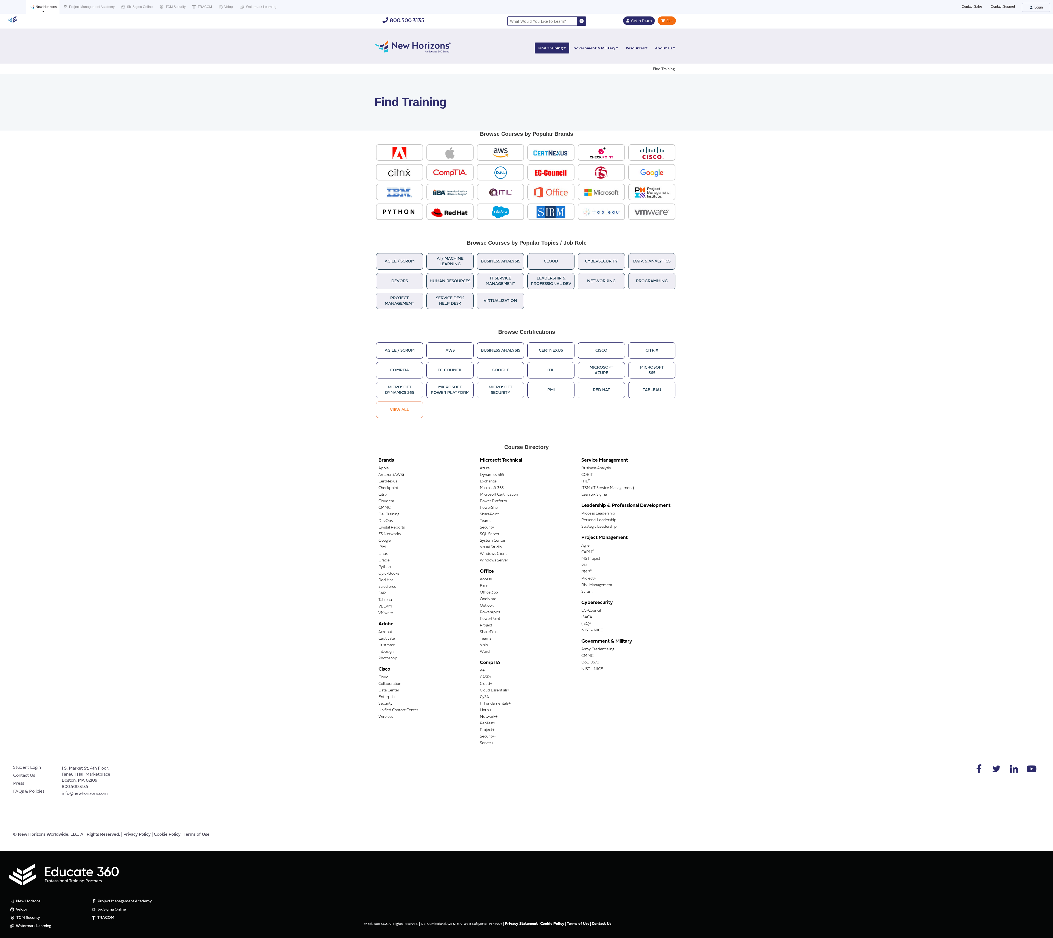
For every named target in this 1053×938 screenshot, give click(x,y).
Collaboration (389, 684)
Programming (652, 281)
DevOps (399, 281)
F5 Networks (389, 534)
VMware (385, 613)
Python (384, 567)
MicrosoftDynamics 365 (399, 390)
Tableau (652, 390)
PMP (586, 572)
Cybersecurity (601, 261)
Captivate (386, 639)
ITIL (550, 370)
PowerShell (489, 508)
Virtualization (500, 301)
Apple (383, 468)
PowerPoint (490, 619)
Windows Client (493, 554)
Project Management (399, 301)
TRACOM (204, 7)
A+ (482, 671)
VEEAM (385, 606)
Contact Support (1003, 7)
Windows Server (494, 560)
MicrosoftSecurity (501, 390)
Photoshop (387, 658)
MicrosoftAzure (601, 370)
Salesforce (387, 587)
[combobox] (542, 21)
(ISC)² (586, 624)
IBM (382, 547)
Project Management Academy (91, 7)
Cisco (601, 351)
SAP (382, 593)
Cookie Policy (167, 834)
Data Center (388, 690)
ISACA (586, 617)
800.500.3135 (406, 21)
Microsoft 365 (492, 488)
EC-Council (591, 611)
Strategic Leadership (599, 527)
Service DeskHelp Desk (450, 301)
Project (486, 625)
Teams (485, 521)
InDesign (386, 652)
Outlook (487, 606)
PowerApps (490, 612)
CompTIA (399, 370)
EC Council (450, 370)
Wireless (385, 717)
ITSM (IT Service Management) (607, 488)
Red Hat (601, 390)
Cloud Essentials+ (495, 690)
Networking (601, 281)
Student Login (27, 767)
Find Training (550, 48)
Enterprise (387, 697)
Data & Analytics (651, 261)
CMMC (384, 508)
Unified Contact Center (398, 710)
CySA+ (485, 697)
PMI (551, 390)
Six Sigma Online (139, 7)
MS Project (590, 559)
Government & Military (594, 48)
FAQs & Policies (28, 791)
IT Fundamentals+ (495, 704)
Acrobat (385, 632)
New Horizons (46, 7)
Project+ (487, 730)
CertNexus (551, 351)
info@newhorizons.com (85, 794)
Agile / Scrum (400, 261)
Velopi (228, 7)
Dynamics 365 (492, 475)
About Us (663, 48)
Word (485, 652)
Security (385, 704)
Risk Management (596, 585)
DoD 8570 (590, 662)
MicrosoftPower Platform (450, 390)
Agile (585, 546)
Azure (485, 468)
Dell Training (388, 514)
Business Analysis (500, 261)
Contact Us (24, 775)
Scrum (587, 592)
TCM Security (175, 7)
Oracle (384, 560)
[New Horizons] (412, 45)
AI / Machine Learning (450, 261)
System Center (492, 541)
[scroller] (1043, 931)
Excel (484, 586)
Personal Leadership (598, 520)
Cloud (551, 261)
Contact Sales (972, 7)
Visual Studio (491, 547)
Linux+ (485, 710)
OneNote (488, 599)
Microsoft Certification (499, 495)
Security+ (488, 736)
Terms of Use (197, 834)
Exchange (488, 481)
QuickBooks (388, 574)
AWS (450, 351)
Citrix (652, 351)
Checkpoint (388, 488)
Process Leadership (598, 514)
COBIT (587, 475)
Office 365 (489, 593)
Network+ (488, 717)
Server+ (486, 743)
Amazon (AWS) (391, 475)
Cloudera (386, 501)
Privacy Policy (137, 834)
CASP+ (486, 677)
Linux (383, 554)
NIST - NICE (592, 630)
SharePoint (489, 514)
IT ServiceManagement (500, 281)
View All (399, 410)
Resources (635, 48)
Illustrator (386, 645)
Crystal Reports (391, 527)
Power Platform (493, 501)
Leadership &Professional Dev (551, 281)
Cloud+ (486, 684)
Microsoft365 (652, 370)
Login (1038, 7)
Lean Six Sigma (594, 495)
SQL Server (489, 534)
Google (500, 370)
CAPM (587, 552)
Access (486, 579)
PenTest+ (488, 723)
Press (18, 783)
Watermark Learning (260, 7)
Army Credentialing (597, 649)
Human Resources (450, 281)
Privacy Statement (521, 924)
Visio (484, 645)
